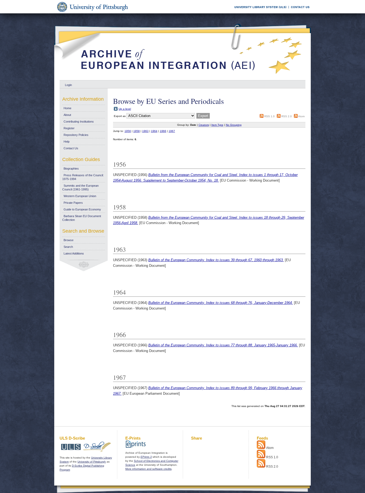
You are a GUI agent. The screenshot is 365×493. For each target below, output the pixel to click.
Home (67, 108)
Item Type (217, 124)
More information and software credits (148, 468)
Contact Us (71, 148)
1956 (128, 131)
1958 (136, 131)
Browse (68, 240)
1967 (172, 131)
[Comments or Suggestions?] (299, 12)
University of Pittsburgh (91, 461)
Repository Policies (76, 134)
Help (66, 141)
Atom (301, 116)
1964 (154, 131)
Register (69, 128)
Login (68, 85)
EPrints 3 (146, 456)
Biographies (71, 168)
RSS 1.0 (269, 116)
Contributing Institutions (79, 121)
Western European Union (80, 196)
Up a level (125, 108)
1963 (145, 131)
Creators (204, 124)
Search (68, 246)
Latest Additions (74, 253)
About (67, 114)
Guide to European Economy (82, 209)
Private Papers (73, 202)
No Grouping (234, 124)
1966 (163, 131)
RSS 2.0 (286, 116)
